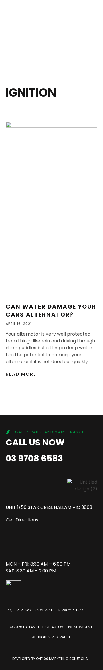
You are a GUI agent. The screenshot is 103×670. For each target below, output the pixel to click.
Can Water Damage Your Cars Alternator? (51, 311)
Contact (43, 610)
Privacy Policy (70, 610)
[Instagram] (30, 545)
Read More (21, 374)
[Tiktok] (50, 545)
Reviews (24, 610)
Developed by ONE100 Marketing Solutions (50, 658)
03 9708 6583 (34, 458)
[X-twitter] (70, 545)
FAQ (9, 610)
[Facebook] (10, 545)
